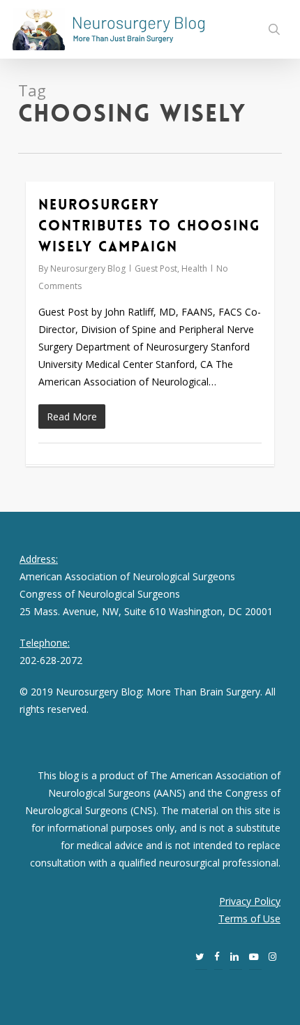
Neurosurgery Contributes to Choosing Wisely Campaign (149, 226)
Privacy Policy (249, 901)
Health (194, 268)
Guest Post (156, 268)
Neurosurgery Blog (88, 268)
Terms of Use (249, 918)
